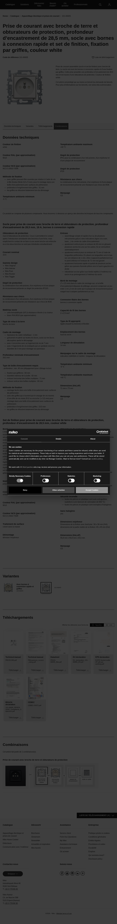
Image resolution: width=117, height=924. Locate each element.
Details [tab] (58, 439)
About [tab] (92, 439)
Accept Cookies (92, 490)
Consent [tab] (24, 439)
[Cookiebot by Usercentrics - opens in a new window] (98, 432)
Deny (25, 490)
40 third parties (26, 467)
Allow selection (58, 490)
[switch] (45, 480)
